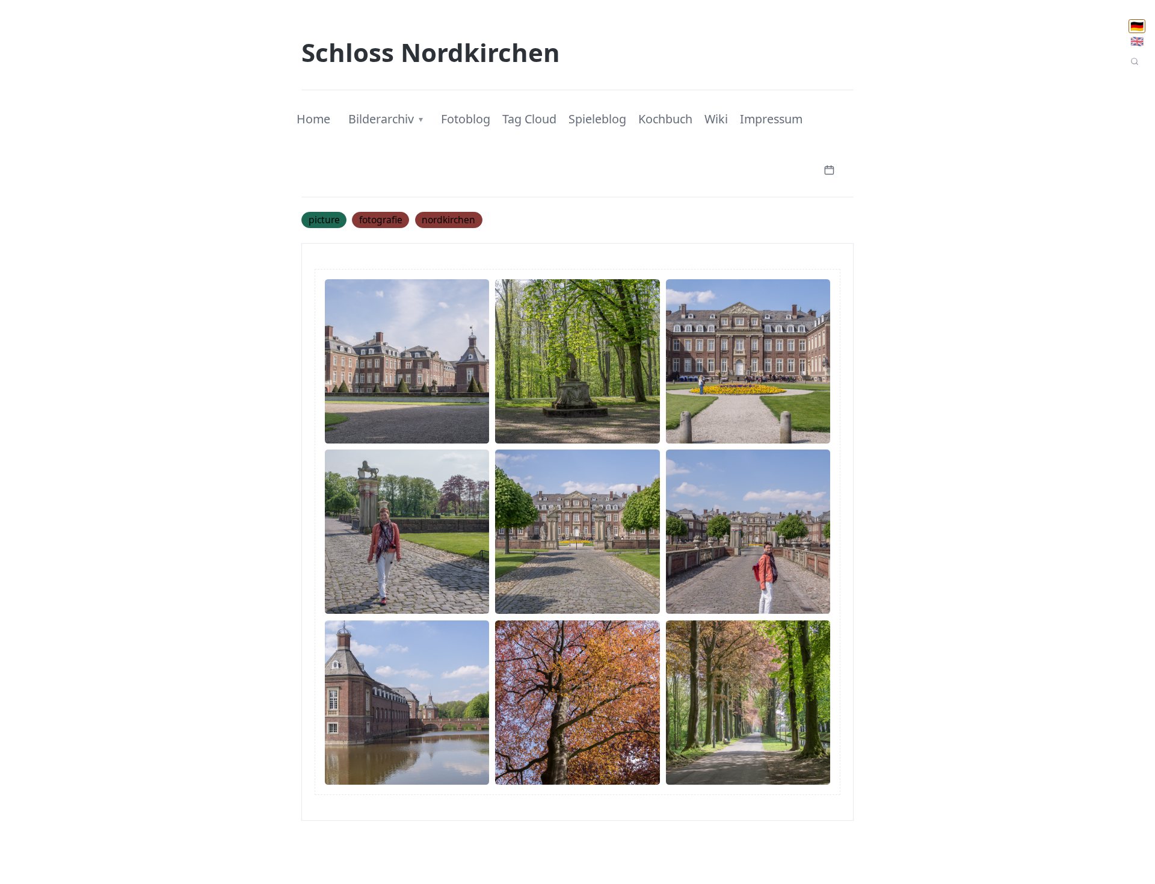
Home (313, 119)
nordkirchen (448, 219)
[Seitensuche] (1135, 61)
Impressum (771, 119)
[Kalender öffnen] (829, 168)
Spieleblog (597, 119)
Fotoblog (465, 119)
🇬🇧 (1137, 41)
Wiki (716, 119)
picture (324, 219)
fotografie (380, 219)
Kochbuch (665, 119)
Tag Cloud (529, 119)
